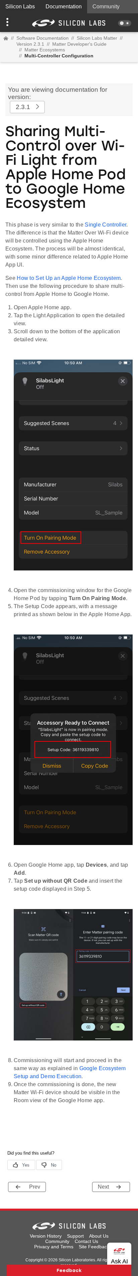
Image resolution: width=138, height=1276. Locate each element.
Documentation (64, 6)
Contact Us (86, 1241)
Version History (46, 1236)
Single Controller (105, 225)
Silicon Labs (20, 6)
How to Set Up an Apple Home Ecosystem (69, 278)
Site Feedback (94, 1246)
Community (106, 6)
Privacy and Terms (53, 1246)
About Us (99, 1236)
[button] (10, 22)
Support (75, 1236)
